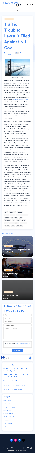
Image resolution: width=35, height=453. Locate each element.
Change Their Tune (10, 295)
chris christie (12, 212)
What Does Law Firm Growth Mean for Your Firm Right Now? (15, 370)
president (7, 225)
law (13, 220)
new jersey (12, 222)
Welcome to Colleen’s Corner (13, 389)
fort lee (12, 214)
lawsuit (18, 220)
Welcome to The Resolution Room (14, 385)
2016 (6, 212)
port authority (23, 222)
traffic (13, 225)
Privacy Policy (9, 345)
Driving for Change (10, 274)
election (6, 214)
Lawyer (23, 220)
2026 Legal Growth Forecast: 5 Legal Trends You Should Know (15, 376)
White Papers (9, 413)
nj (17, 222)
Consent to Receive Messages (21, 343)
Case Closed (7, 400)
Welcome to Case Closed (11, 381)
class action (20, 212)
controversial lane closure (20, 99)
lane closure (7, 220)
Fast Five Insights (10, 407)
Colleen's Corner (8, 404)
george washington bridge (22, 214)
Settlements (9, 19)
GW (12, 217)
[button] (30, 358)
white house (19, 225)
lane (21, 217)
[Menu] (18, 10)
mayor (6, 222)
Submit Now (17, 350)
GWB (16, 217)
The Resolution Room (10, 417)
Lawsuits (7, 420)
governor (7, 217)
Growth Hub (7, 410)
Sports (7, 427)
